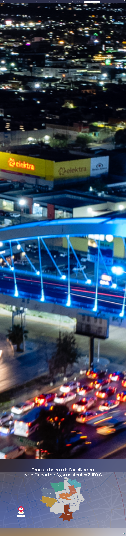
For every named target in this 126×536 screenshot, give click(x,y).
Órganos (54, 1)
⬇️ (124, 533)
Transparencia (46, 1)
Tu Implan (41, 1)
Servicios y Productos (60, 1)
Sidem (50, 1)
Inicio (37, 1)
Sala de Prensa (67, 1)
